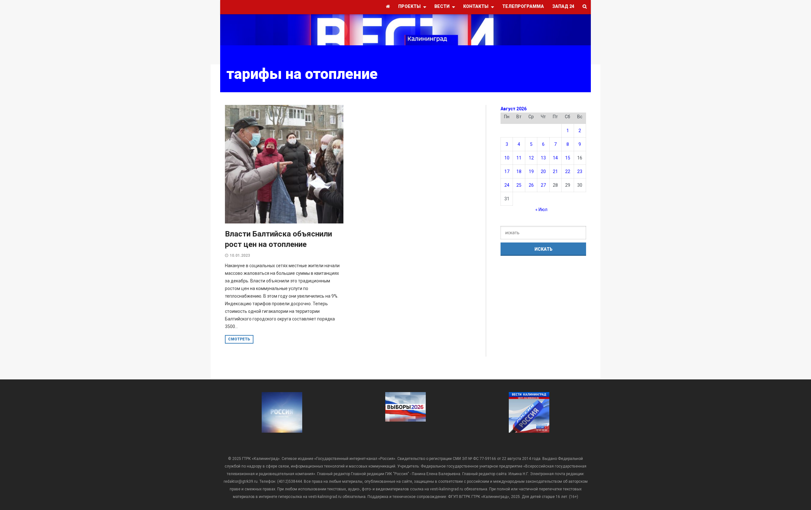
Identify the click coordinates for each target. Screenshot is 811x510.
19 (531, 171)
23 (579, 171)
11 (518, 157)
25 (518, 185)
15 (567, 157)
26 (531, 185)
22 (567, 171)
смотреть (239, 339)
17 (506, 171)
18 (518, 171)
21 (555, 171)
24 (506, 185)
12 (531, 157)
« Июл (541, 209)
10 (506, 157)
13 (543, 157)
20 (543, 171)
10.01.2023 (240, 255)
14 (555, 157)
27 (543, 185)
